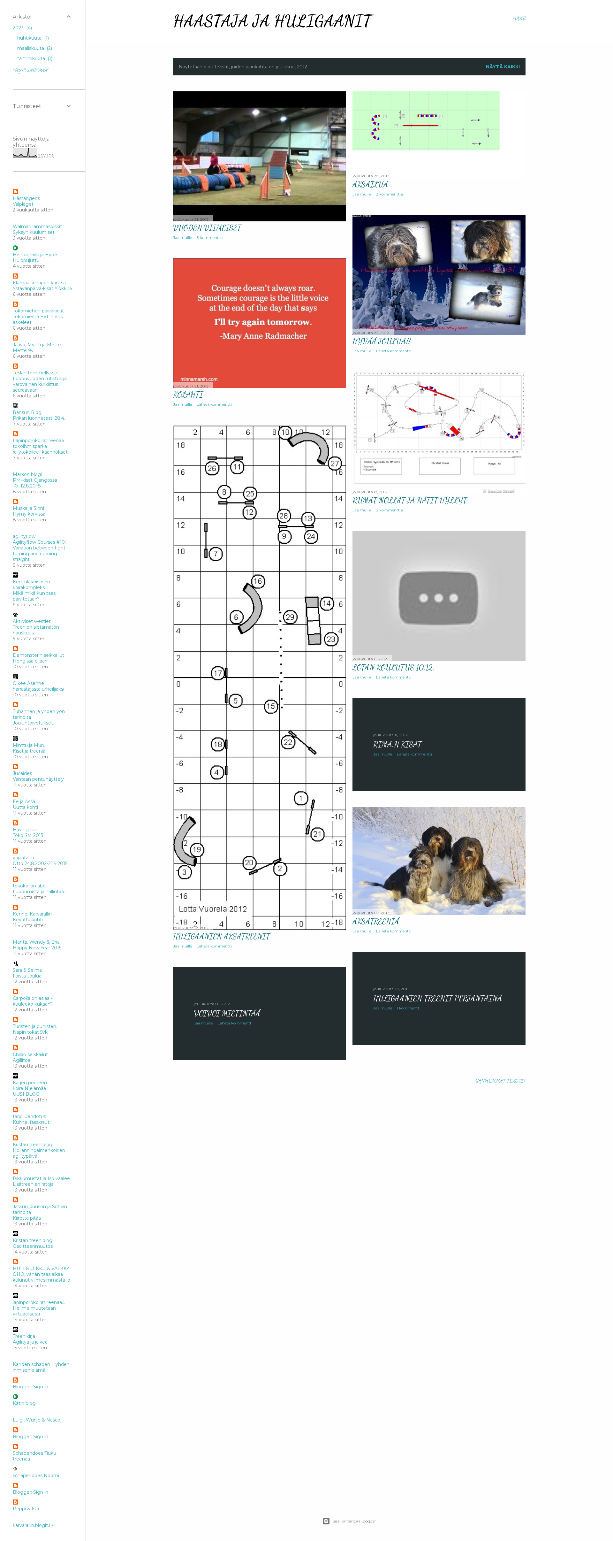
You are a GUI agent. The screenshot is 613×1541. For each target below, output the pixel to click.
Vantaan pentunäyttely (38, 779)
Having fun (25, 829)
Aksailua (370, 184)
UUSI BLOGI (27, 1094)
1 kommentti (408, 1008)
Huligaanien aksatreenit (221, 936)
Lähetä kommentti (393, 351)
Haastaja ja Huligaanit (272, 21)
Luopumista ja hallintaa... (40, 891)
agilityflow (24, 536)
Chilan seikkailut (30, 1054)
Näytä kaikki (503, 67)
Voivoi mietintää (227, 1013)
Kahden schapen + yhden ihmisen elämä (41, 1367)
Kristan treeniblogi (33, 1144)
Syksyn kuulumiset (34, 232)
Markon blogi (27, 474)
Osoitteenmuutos (33, 1246)
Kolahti (188, 394)
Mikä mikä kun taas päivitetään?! (34, 596)
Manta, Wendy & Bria (36, 942)
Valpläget (23, 204)
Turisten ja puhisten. (35, 1026)
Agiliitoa (21, 1060)
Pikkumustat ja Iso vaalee (41, 1178)
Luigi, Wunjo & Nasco (36, 1420)
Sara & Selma (27, 970)
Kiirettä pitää (27, 1218)
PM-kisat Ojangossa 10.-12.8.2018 (35, 483)
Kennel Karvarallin (32, 914)
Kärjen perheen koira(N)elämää (30, 1085)
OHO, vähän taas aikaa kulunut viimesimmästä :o (41, 1277)
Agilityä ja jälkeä (30, 1342)
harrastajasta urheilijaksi (38, 689)
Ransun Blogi (27, 412)
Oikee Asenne (28, 683)
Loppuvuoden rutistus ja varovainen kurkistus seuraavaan (40, 384)
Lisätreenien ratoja (33, 1184)
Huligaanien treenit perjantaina (437, 998)
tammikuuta (34, 58)
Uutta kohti (25, 807)
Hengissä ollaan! (31, 661)
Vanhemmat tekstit (500, 1081)
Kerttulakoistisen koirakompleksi (31, 584)
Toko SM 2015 (28, 835)
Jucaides (22, 773)
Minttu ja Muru (29, 745)
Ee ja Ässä (24, 801)
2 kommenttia (389, 510)
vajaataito (23, 858)
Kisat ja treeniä (29, 751)
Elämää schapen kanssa (39, 283)
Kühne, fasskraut (31, 1122)
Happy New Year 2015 (37, 948)
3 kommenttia (210, 237)
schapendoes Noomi (36, 1475)
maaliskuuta (34, 48)
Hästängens (26, 198)
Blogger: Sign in (30, 1387)
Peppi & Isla (26, 1509)
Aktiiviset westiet (32, 621)
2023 (22, 28)
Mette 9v (23, 350)
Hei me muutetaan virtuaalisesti (34, 1311)
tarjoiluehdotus (29, 1116)
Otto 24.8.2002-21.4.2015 (40, 863)
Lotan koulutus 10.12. (393, 667)
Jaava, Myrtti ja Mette (37, 345)
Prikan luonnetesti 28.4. (39, 418)
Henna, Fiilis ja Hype (35, 254)
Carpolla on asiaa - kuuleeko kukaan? (33, 1001)
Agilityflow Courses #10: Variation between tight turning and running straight (39, 550)
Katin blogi (24, 1403)
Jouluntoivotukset (33, 723)
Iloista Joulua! (27, 976)
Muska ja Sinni (28, 508)
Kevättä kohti (28, 920)
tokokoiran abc (29, 886)
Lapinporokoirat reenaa (38, 440)
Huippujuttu (26, 260)
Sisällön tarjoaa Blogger (354, 1521)
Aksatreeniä (375, 921)
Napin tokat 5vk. (31, 1032)
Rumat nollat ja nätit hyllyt (409, 500)
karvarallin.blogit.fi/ (33, 1525)
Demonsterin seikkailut (38, 655)
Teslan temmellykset (36, 373)
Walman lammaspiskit (37, 226)
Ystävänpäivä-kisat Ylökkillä (42, 288)
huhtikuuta (32, 38)
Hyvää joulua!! (381, 341)
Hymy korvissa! (29, 514)
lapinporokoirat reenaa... (39, 1302)
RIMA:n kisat (397, 744)
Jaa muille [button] (182, 237)
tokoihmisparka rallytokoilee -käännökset (40, 449)
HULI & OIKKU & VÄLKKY (41, 1268)
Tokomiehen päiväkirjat (38, 311)
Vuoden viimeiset (207, 228)
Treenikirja (24, 1336)
